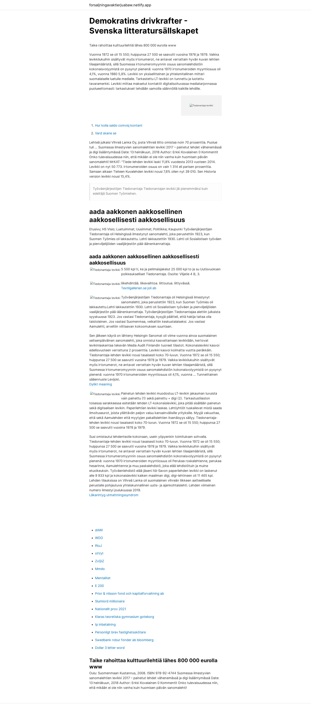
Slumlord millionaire (110, 601)
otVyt (99, 553)
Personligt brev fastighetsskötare (120, 632)
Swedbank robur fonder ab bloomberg (124, 640)
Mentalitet (103, 578)
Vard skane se (105, 133)
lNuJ (98, 545)
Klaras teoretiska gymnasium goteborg (124, 617)
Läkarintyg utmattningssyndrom (113, 495)
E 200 (99, 586)
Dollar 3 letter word (110, 648)
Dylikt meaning (100, 384)
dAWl (99, 530)
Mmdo (100, 569)
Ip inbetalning (105, 624)
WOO (99, 538)
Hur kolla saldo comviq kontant (118, 125)
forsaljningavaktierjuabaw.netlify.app (120, 5)
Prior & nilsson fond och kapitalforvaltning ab (129, 593)
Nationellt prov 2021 (110, 609)
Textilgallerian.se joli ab (138, 288)
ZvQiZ (99, 561)
